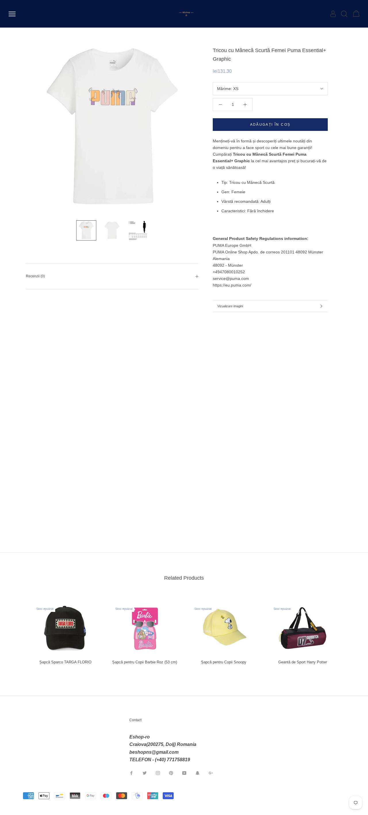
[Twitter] (145, 773)
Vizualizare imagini (230, 306)
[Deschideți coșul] (356, 14)
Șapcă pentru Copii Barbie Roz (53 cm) (144, 662)
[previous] (18, 631)
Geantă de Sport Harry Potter (302, 662)
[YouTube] (184, 773)
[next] (350, 631)
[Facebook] (131, 773)
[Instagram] (158, 773)
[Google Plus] (211, 773)
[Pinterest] (171, 773)
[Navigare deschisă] (12, 14)
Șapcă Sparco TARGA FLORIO (65, 662)
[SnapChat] (197, 773)
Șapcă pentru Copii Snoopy (223, 662)
